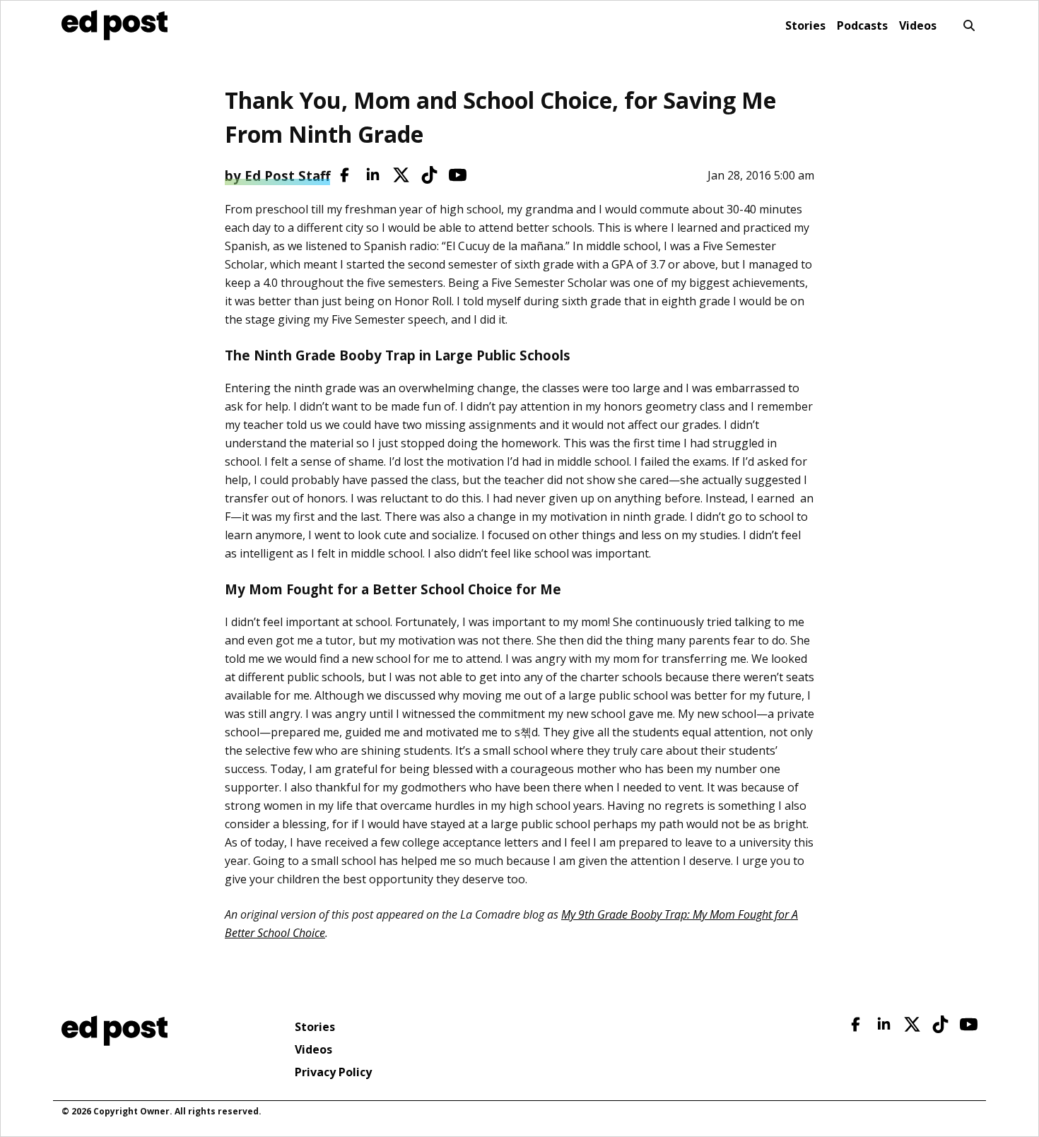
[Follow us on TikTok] (429, 175)
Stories (805, 25)
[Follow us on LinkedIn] (373, 175)
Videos (918, 25)
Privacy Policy (333, 1072)
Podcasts (862, 25)
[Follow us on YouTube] (457, 175)
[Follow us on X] (401, 175)
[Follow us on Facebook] (344, 175)
